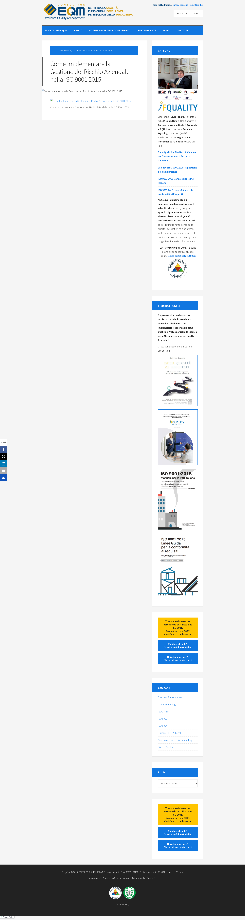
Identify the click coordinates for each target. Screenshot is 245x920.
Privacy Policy (122, 904)
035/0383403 (196, 5)
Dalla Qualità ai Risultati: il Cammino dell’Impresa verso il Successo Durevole (177, 156)
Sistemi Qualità (166, 747)
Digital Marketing (167, 704)
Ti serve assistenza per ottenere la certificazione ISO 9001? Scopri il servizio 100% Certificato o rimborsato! (177, 628)
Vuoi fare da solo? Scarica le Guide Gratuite (177, 645)
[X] (3, 456)
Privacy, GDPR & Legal (169, 733)
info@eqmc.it (180, 5)
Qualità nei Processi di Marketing (175, 740)
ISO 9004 (162, 725)
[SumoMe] (3, 477)
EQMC (88, 14)
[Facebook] (3, 449)
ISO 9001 (162, 718)
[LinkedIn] (3, 463)
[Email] (3, 470)
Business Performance (170, 697)
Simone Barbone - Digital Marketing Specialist (135, 878)
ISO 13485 (163, 711)
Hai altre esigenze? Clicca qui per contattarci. (178, 658)
